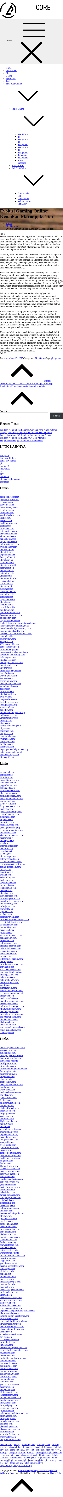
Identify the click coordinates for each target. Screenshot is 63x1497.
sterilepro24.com (7, 1302)
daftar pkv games (8, 460)
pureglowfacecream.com (11, 901)
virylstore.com (6, 819)
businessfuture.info (8, 1074)
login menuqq (44, 1457)
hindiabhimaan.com (9, 1019)
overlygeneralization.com (11, 1179)
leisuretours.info (7, 1189)
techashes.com (6, 502)
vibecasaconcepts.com (10, 1281)
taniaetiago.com (7, 741)
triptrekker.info (7, 1271)
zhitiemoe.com (6, 731)
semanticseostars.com (10, 1168)
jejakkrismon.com (8, 888)
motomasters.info (8, 1276)
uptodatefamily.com (9, 717)
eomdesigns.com (7, 1268)
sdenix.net (4, 843)
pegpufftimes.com (8, 785)
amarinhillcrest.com (9, 846)
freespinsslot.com (8, 1145)
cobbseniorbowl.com (9, 646)
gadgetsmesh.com (8, 1184)
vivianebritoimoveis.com (11, 835)
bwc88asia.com (7, 673)
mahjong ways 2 (53, 1449)
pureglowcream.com (9, 917)
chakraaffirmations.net (10, 1108)
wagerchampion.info (9, 1252)
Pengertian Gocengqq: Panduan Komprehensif (21, 440)
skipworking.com (8, 877)
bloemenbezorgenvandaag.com (14, 919)
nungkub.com (6, 733)
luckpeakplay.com (8, 1405)
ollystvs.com (6, 1216)
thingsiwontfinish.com (10, 1439)
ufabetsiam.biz (6, 560)
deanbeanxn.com (8, 1082)
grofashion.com (7, 1410)
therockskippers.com (9, 982)
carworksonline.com (9, 814)
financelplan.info (8, 1071)
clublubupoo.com (8, 1360)
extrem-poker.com (8, 675)
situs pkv (38, 1447)
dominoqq (22, 155)
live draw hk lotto (8, 458)
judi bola (58, 1447)
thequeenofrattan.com (10, 1229)
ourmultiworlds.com (9, 780)
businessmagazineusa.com (12, 1289)
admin (7, 358)
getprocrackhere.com (9, 1384)
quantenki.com (7, 1287)
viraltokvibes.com (8, 832)
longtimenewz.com (9, 1400)
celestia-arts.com (7, 788)
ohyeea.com (5, 728)
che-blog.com (6, 1095)
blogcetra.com (6, 1210)
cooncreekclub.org (8, 782)
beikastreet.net (6, 774)
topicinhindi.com (8, 1053)
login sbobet (46, 1455)
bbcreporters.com (8, 618)
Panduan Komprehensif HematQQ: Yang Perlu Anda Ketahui (28, 430)
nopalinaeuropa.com (9, 754)
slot (19, 196)
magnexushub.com (8, 533)
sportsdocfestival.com (10, 1434)
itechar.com (5, 518)
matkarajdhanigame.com (11, 1084)
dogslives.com (6, 1221)
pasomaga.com (7, 746)
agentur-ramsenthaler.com (12, 1266)
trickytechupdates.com (10, 1016)
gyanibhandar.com (8, 547)
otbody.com (5, 869)
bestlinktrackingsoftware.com (13, 1358)
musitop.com (6, 720)
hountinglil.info (7, 1105)
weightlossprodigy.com (10, 1129)
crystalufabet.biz (7, 599)
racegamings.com (8, 1418)
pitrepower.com (7, 995)
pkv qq (17, 1444)
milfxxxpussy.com (8, 715)
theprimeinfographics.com (12, 1326)
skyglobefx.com (7, 1260)
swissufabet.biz (7, 562)
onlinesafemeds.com (9, 544)
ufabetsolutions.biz (8, 578)
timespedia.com (7, 885)
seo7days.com (6, 914)
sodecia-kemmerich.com (11, 1334)
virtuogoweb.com (8, 536)
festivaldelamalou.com (10, 796)
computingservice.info (10, 1197)
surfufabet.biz (6, 583)
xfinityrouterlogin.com (10, 1009)
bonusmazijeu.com (8, 1363)
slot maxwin (23, 193)
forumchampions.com (10, 790)
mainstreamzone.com (9, 1171)
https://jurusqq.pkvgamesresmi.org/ (16, 1465)
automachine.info (8, 1247)
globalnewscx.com (8, 1218)
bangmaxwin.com (8, 938)
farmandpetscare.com (10, 1195)
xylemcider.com (7, 739)
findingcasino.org (8, 1242)
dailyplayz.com (7, 1381)
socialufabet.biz (7, 581)
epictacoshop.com (8, 943)
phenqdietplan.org (8, 704)
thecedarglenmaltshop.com (12, 1047)
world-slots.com (7, 1089)
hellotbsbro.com (7, 1192)
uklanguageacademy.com (11, 1055)
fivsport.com (6, 696)
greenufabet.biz (7, 568)
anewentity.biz (6, 909)
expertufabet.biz (7, 554)
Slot (8, 73)
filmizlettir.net (6, 777)
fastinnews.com (7, 1387)
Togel (8, 81)
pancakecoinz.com (8, 1097)
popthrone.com (7, 1087)
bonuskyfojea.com (8, 1366)
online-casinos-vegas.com (12, 1006)
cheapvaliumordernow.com (12, 1329)
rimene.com (5, 956)
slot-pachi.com (6, 1142)
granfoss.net (5, 985)
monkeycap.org (7, 840)
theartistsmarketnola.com (11, 964)
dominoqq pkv (28, 1444)
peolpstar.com (6, 809)
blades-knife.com (8, 1234)
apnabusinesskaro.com (10, 1030)
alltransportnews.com (10, 612)
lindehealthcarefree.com (11, 1058)
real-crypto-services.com (11, 662)
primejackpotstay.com (10, 1421)
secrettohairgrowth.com (11, 922)
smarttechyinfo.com (9, 1131)
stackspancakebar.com (10, 969)
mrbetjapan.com (7, 906)
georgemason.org (8, 1050)
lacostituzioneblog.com (10, 725)
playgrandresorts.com (10, 1429)
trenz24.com (5, 874)
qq (19, 136)
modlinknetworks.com (10, 1397)
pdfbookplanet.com (9, 1224)
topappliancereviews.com (11, 1014)
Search (3, 411)
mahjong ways (24, 201)
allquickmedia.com (8, 895)
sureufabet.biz (6, 589)
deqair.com (5, 689)
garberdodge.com (8, 801)
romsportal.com (7, 1431)
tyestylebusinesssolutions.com (14, 1350)
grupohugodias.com (9, 686)
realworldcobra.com (9, 1245)
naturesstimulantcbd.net (11, 752)
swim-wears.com (8, 803)
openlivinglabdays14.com (12, 631)
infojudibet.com (7, 1076)
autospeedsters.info (9, 1250)
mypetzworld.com (8, 665)
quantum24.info (7, 1284)
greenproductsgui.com (10, 1155)
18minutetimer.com (9, 1166)
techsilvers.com (7, 691)
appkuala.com (6, 911)
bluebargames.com (8, 793)
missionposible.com (9, 1003)
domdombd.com (7, 1379)
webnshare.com (7, 1176)
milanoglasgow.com (9, 974)
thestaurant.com (7, 1355)
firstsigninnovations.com (11, 798)
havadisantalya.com (9, 507)
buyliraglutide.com (8, 541)
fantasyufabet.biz (8, 557)
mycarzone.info (7, 1279)
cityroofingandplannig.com (12, 654)
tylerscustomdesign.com (11, 811)
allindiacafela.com (8, 988)
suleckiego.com (7, 1032)
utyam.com (5, 723)
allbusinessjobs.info (9, 1060)
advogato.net (6, 851)
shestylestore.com (8, 1437)
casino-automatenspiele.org (12, 864)
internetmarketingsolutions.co (13, 1213)
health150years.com (9, 824)
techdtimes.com (7, 510)
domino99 (4, 466)
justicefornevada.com (10, 1187)
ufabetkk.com (6, 893)
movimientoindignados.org (12, 712)
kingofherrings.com (9, 903)
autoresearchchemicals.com (12, 1027)
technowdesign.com (9, 649)
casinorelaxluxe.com (9, 1373)
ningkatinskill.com (8, 694)
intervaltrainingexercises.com (13, 1347)
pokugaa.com (6, 1423)
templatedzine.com (8, 699)
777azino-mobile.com (10, 644)
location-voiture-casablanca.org (14, 1316)
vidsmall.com (6, 1295)
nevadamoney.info (8, 953)
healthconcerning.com (10, 1158)
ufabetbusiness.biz (8, 565)
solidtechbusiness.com (10, 1305)
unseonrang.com (7, 1205)
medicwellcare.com (9, 1292)
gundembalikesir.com (10, 515)
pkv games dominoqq (10, 479)
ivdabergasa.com (8, 657)
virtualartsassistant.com (10, 1324)
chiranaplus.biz (7, 967)
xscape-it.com (6, 641)
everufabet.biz (6, 604)
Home (9, 68)
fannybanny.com (7, 1389)
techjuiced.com (7, 528)
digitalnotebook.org (9, 1134)
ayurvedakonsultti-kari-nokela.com (16, 633)
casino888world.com (9, 1339)
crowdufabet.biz (7, 607)
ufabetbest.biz (6, 586)
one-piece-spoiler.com (10, 1237)
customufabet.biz (8, 591)
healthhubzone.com (9, 523)
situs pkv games (24, 1447)
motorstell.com (7, 822)
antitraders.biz (6, 636)
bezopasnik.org (7, 930)
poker (20, 160)
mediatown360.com (9, 998)
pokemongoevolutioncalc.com (14, 1413)
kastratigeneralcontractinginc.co (14, 625)
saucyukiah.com (7, 772)
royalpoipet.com (7, 1352)
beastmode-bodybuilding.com (13, 1068)
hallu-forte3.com (7, 977)
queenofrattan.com (8, 1226)
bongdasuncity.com (9, 1139)
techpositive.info (7, 1203)
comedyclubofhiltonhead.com (13, 1321)
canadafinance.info (8, 951)
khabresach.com (7, 1022)
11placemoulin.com (9, 1121)
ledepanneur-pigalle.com (11, 959)
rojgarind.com (6, 1160)
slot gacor (22, 204)
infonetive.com (7, 940)
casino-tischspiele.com (10, 867)
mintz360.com (6, 1124)
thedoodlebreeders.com (10, 683)
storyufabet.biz (7, 594)
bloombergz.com (8, 856)
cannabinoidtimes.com (10, 1153)
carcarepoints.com (8, 681)
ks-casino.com (6, 678)
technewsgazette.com (10, 898)
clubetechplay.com (8, 1376)
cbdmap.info (6, 1079)
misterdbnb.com (7, 1342)
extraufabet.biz (7, 573)
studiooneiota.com (8, 1239)
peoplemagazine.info (9, 499)
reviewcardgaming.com (11, 1308)
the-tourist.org (6, 848)
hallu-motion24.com (9, 980)
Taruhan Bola (18, 165)
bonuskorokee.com (9, 1368)
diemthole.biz (6, 890)
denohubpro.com (8, 1231)
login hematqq (16, 1460)
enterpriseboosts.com (9, 859)
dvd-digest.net (6, 961)
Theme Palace (56, 1473)
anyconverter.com (8, 882)
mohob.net (5, 1126)
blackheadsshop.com (9, 1313)
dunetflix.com (6, 710)
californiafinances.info (10, 948)
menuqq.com (6, 1444)
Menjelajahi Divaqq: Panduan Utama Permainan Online (26, 432)
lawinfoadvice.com (9, 702)
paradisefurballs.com (9, 1147)
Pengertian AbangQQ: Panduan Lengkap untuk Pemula (25, 435)
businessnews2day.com (11, 1297)
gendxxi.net (5, 1274)
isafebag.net (5, 853)
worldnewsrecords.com (11, 1300)
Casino (9, 76)
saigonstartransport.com (11, 935)
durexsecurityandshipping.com (14, 652)
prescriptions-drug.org (10, 827)
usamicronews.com (9, 1408)
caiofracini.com (7, 1200)
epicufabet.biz (6, 596)
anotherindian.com (8, 736)
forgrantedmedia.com (10, 806)
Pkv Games (11, 70)
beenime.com (6, 1331)
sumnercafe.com (7, 707)
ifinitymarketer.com (9, 1392)
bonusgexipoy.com (8, 1371)
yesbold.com (6, 520)
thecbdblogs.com (8, 1024)
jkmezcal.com (6, 1345)
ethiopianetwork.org (9, 1181)
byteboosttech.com (8, 531)
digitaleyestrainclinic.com (11, 1001)
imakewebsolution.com (10, 1092)
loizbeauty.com (7, 880)
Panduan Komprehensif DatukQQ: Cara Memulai (23, 438)
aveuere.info (5, 1150)
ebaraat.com (5, 525)
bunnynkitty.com (8, 927)
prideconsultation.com (10, 1103)
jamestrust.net (6, 872)
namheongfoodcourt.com (11, 972)
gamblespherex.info (9, 1263)
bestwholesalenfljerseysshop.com (15, 628)
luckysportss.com (8, 1402)
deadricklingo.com (8, 1258)
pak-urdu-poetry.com (9, 1208)
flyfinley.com (6, 1100)
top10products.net (8, 1063)
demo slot (14, 1449)
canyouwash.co (7, 504)
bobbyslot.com (7, 1118)
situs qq (55, 1444)
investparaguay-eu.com (10, 670)
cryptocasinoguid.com (10, 620)
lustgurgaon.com (7, 1113)
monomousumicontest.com (12, 1255)
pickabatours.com (8, 1066)
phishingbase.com (8, 1416)
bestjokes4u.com (7, 1110)
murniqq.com (16, 1457)
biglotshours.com (8, 539)
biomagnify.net (7, 757)
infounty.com (6, 668)
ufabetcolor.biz (7, 570)
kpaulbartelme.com (9, 1318)
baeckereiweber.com (9, 497)
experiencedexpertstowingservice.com (17, 1310)
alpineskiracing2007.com (11, 990)
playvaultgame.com (9, 1426)
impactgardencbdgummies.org (14, 749)
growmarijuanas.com (9, 1174)
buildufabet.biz (7, 610)
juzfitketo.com (6, 744)
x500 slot (25, 1449)
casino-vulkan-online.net (11, 993)
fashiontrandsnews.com (11, 615)
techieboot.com (7, 512)
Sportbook (11, 78)
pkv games (23, 134)
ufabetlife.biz (6, 575)
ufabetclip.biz (6, 552)
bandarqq (22, 163)
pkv (2, 463)
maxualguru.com (8, 1137)
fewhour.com (6, 1163)
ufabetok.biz (5, 602)
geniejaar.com (6, 1116)
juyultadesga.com (8, 660)
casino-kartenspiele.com (11, 861)
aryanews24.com (8, 639)
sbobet (56, 1455)
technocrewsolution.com (11, 830)
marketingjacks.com (9, 1011)
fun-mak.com (6, 1337)
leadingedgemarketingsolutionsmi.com (17, 623)
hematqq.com (30, 1457)
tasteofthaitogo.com (9, 924)
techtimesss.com (7, 817)
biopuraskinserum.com (10, 945)
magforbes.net (6, 838)
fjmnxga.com (6, 932)
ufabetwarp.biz (7, 549)
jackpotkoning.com (9, 1395)
